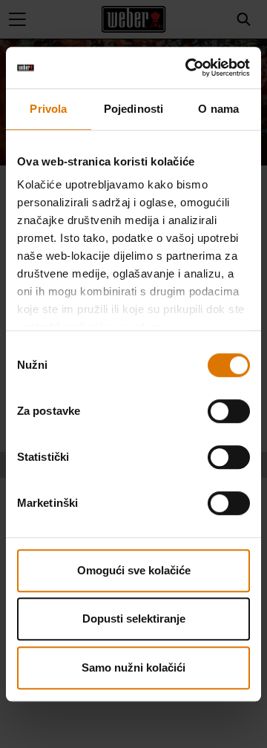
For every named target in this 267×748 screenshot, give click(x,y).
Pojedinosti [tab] (133, 108)
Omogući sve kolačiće (134, 570)
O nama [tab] (218, 108)
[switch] (229, 411)
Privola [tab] (48, 108)
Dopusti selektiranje (133, 618)
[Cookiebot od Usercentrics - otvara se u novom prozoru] (188, 67)
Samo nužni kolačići (133, 667)
